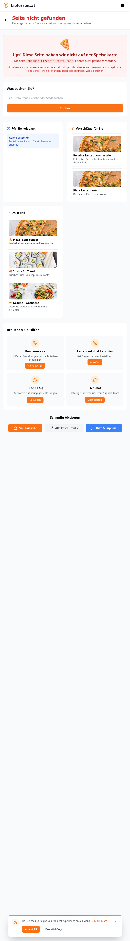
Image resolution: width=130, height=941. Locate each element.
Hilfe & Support (106, 428)
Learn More (100, 920)
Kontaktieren (35, 365)
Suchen (65, 108)
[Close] (115, 921)
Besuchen (35, 399)
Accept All (31, 929)
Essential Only (53, 929)
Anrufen (95, 362)
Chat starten (95, 399)
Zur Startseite (27, 428)
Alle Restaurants (66, 428)
